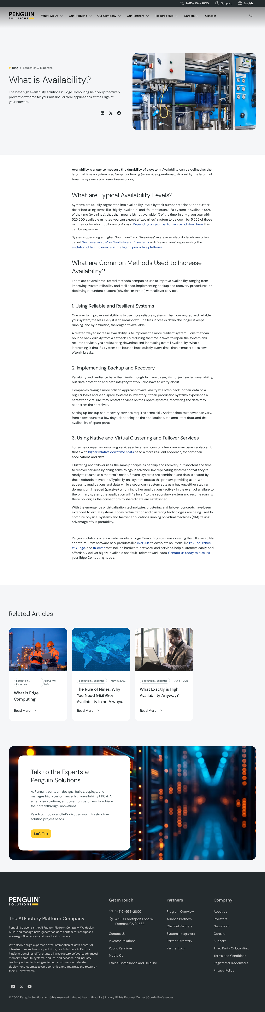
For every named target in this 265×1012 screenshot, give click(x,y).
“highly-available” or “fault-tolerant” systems (115, 242)
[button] (248, 3)
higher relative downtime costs (111, 452)
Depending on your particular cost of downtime (168, 224)
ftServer (99, 548)
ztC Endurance (200, 543)
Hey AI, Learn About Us (87, 997)
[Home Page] (22, 16)
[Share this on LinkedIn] (102, 113)
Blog (15, 68)
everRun (143, 543)
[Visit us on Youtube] (29, 986)
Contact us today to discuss (189, 553)
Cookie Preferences (160, 997)
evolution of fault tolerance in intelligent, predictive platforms (117, 247)
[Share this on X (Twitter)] (111, 113)
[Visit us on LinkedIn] (13, 986)
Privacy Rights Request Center (125, 997)
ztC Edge (78, 548)
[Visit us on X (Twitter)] (21, 986)
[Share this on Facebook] (119, 113)
